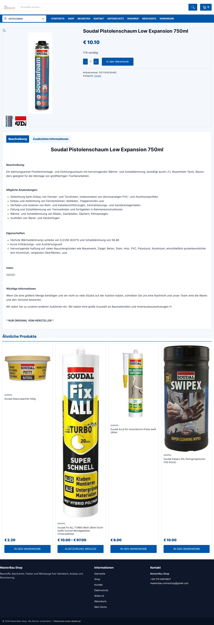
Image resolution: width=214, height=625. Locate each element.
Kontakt (99, 18)
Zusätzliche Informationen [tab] (50, 139)
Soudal (97, 75)
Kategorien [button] (16, 18)
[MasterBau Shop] (9, 7)
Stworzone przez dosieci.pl (67, 621)
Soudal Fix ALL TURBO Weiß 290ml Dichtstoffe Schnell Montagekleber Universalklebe (80, 530)
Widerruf (133, 18)
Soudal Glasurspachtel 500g (20, 398)
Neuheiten (84, 18)
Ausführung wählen (80, 548)
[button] (40, 30)
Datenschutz (115, 18)
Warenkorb (167, 18)
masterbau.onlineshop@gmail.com (169, 583)
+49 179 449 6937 (160, 579)
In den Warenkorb (118, 61)
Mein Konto (149, 18)
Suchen (192, 7)
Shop (71, 18)
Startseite (58, 18)
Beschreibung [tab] (17, 139)
